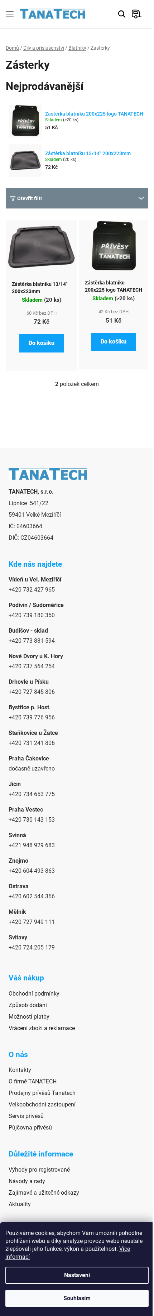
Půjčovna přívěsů (30, 1127)
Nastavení (77, 1275)
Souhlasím (77, 1298)
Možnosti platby (29, 1016)
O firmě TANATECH (33, 1081)
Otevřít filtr (29, 198)
